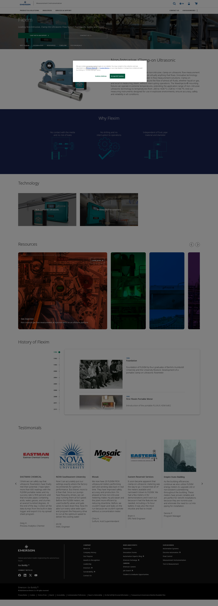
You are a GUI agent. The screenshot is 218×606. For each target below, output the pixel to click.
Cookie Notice (104, 68)
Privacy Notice (92, 68)
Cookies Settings (101, 76)
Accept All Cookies (117, 76)
